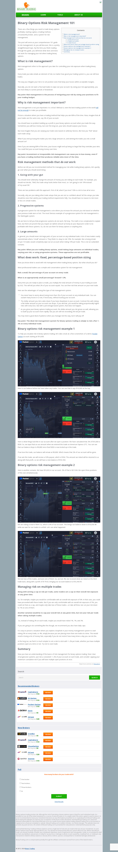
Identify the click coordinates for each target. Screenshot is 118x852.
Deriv (30, 710)
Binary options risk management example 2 (77, 48)
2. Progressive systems (73, 41)
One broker (25, 779)
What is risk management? (72, 34)
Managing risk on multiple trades (74, 50)
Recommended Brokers (28, 686)
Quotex (31, 758)
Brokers (25, 15)
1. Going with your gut (73, 39)
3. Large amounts (71, 42)
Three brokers (26, 787)
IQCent (31, 717)
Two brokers (25, 783)
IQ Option (32, 698)
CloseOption (33, 746)
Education (97, 664)
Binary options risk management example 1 (77, 46)
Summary (67, 52)
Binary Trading (30, 849)
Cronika (31, 733)
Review (48, 693)
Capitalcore (33, 692)
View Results (59, 802)
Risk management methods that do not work (78, 38)
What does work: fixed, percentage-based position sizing (81, 44)
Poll (19, 769)
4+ (22, 791)
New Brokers (24, 728)
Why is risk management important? (75, 36)
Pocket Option (34, 704)
